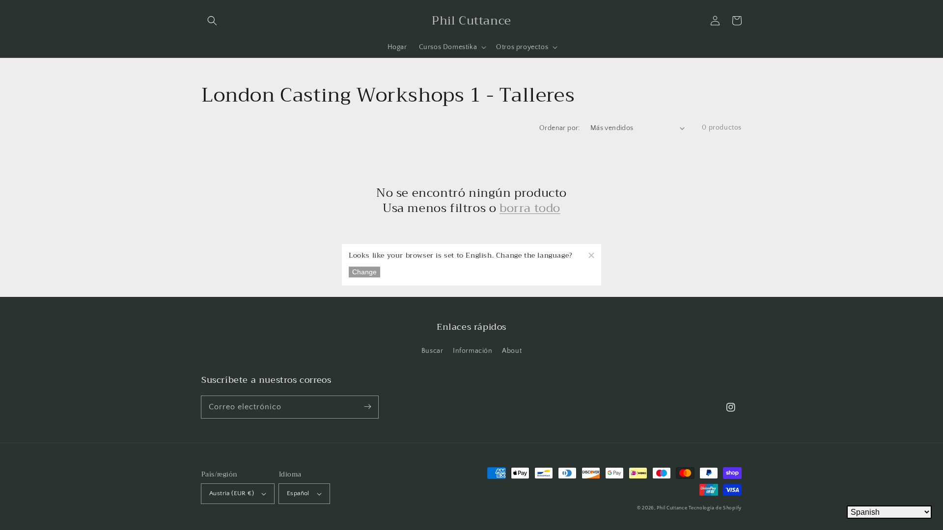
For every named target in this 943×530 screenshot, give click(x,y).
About (512, 351)
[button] (212, 20)
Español (298, 493)
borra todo (529, 208)
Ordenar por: (559, 128)
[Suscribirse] (367, 407)
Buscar (432, 351)
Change (364, 272)
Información (473, 351)
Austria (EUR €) (231, 493)
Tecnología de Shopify (715, 508)
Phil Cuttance (673, 508)
